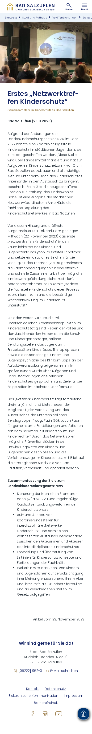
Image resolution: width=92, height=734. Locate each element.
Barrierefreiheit (46, 703)
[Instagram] (45, 714)
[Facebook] (32, 714)
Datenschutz (55, 689)
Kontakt (32, 689)
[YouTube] (58, 714)
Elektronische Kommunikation (33, 695)
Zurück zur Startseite (30, 6)
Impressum (73, 695)
